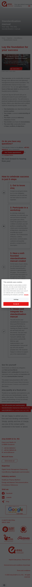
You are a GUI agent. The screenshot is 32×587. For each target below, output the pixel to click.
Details (26, 294)
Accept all (16, 304)
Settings (16, 299)
